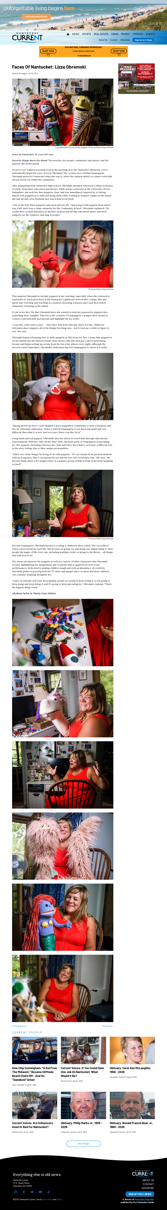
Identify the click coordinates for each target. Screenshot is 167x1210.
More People (83, 1143)
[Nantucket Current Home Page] (27, 37)
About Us (103, 40)
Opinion (138, 34)
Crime (114, 34)
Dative (59, 1199)
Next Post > (107, 1026)
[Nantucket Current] (140, 1173)
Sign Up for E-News (143, 40)
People (125, 34)
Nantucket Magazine (144, 1199)
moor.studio (48, 1199)
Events (150, 34)
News (75, 34)
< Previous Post (19, 1026)
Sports (86, 34)
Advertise (124, 40)
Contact (113, 40)
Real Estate (101, 34)
